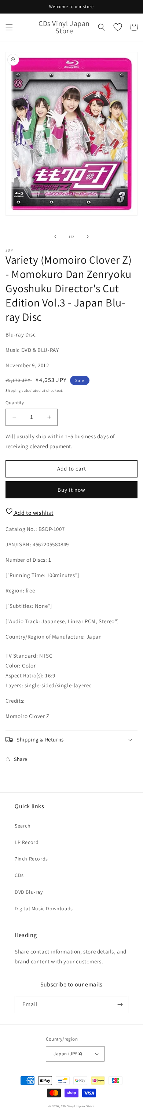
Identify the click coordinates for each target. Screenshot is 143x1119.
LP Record (26, 842)
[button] (9, 27)
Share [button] (20, 759)
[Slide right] (88, 236)
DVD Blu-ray (29, 892)
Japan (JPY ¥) (68, 1054)
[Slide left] (55, 236)
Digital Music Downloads (44, 908)
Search (23, 825)
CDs (19, 875)
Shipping (13, 390)
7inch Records (31, 858)
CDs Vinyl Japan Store (78, 1106)
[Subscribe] (120, 1004)
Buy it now (71, 489)
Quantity (15, 402)
